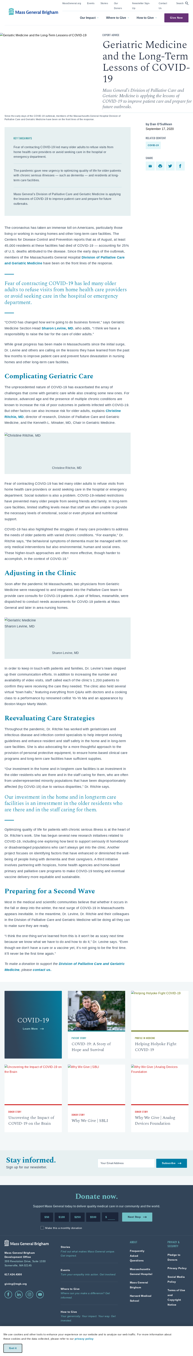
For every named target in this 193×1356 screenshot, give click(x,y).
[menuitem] (71, 5)
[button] (182, 3)
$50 (46, 1217)
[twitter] (171, 166)
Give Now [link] (176, 17)
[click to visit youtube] (40, 1294)
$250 (77, 1217)
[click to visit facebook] (8, 1294)
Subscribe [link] (168, 1163)
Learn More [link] (30, 1028)
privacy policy (84, 1338)
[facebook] (181, 166)
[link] (71, 3)
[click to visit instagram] (29, 1294)
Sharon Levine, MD (57, 328)
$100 (62, 1217)
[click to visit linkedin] (19, 1294)
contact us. (42, 970)
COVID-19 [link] (153, 145)
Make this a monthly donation (63, 1227)
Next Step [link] (134, 1216)
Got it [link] (13, 1348)
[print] (161, 166)
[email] (151, 166)
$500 (93, 1217)
